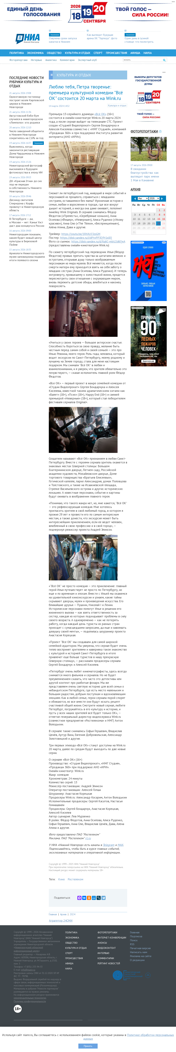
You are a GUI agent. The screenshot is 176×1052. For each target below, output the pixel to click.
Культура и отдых (77, 53)
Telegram (108, 845)
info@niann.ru (28, 969)
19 (144, 223)
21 (153, 223)
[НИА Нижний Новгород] (27, 43)
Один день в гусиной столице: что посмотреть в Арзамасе (139, 41)
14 (153, 219)
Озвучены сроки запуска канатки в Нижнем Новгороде (63, 41)
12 (144, 219)
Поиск (134, 940)
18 (139, 223)
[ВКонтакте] (84, 898)
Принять (88, 1046)
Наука (148, 53)
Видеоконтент (107, 947)
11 (139, 219)
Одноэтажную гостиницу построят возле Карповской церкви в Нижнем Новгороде (26, 102)
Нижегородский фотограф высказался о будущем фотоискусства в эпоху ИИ (25, 169)
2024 (72, 914)
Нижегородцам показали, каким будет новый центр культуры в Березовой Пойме (25, 239)
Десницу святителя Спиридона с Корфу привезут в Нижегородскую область (26, 205)
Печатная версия (140, 948)
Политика (16, 53)
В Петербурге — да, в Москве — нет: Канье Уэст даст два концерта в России (26, 222)
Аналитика (51, 60)
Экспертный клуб (87, 60)
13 (148, 219)
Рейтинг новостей (109, 963)
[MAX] (79, 898)
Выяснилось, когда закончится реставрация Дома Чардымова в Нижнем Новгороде (26, 152)
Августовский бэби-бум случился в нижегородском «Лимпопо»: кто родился (26, 119)
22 (158, 223)
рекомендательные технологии (30, 997)
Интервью (36, 60)
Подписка (136, 936)
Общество (54, 53)
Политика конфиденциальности (30, 1001)
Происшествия (116, 53)
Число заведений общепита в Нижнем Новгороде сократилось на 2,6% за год (26, 134)
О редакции (137, 960)
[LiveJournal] (99, 898)
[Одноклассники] (89, 898)
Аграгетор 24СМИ (61, 920)
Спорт (98, 53)
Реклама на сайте (140, 956)
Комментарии (67, 60)
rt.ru (88, 838)
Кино (61, 879)
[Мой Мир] (94, 898)
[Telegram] (103, 898)
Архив (63, 914)
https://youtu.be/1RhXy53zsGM (80, 234)
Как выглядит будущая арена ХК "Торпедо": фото (102, 36)
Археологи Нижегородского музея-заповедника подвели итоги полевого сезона (27, 256)
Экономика (35, 53)
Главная (53, 914)
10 (134, 219)
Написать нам (138, 952)
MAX (120, 845)
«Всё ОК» (100, 114)
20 (148, 223)
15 (158, 219)
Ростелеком (75, 879)
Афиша (135, 53)
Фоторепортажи (18, 60)
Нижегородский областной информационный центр (28, 949)
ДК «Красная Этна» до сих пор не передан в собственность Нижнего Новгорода (25, 186)
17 (134, 223)
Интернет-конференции (112, 937)
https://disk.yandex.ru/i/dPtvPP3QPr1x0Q (86, 238)
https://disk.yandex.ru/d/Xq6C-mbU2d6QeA (98, 241)
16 (163, 219)
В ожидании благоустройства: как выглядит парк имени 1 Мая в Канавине (145, 174)
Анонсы (102, 942)
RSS (132, 944)
